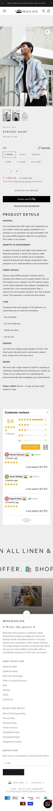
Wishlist (6, 690)
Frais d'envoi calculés (23, 181)
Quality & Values (10, 671)
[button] (23, 520)
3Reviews (10, 433)
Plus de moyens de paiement (26, 206)
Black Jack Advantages (13, 676)
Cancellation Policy (11, 732)
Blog (5, 685)
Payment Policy (9, 723)
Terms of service (10, 727)
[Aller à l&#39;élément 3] (25, 115)
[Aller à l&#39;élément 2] (16, 115)
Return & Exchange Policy (14, 713)
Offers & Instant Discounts (15, 680)
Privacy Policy (9, 718)
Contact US (8, 699)
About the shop (10, 666)
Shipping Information (12, 741)
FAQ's (5, 695)
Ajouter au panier (26, 190)
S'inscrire (13, 772)
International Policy (11, 737)
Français (37, 783)
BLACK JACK (9, 127)
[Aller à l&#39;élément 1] (7, 115)
